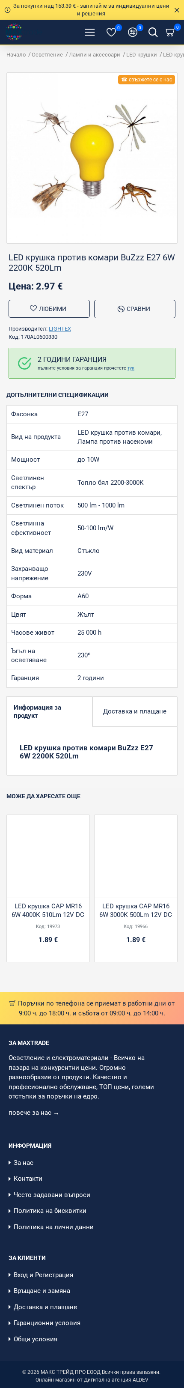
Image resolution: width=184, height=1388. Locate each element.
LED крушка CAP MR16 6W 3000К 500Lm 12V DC (135, 910)
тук (131, 368)
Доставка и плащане (134, 711)
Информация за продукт (37, 711)
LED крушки (141, 54)
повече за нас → (35, 1112)
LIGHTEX (60, 328)
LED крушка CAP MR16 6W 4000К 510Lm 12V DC (48, 910)
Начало (16, 54)
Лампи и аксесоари (94, 54)
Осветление (47, 54)
